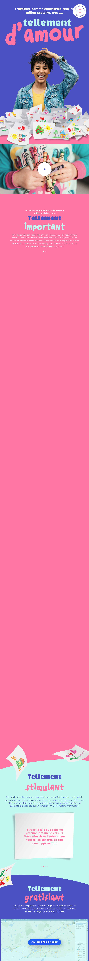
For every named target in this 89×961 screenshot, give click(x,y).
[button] (44, 169)
